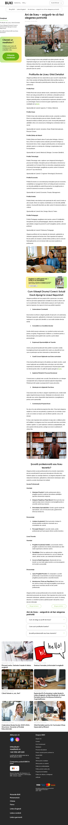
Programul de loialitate (41, 771)
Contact (38, 741)
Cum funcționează (40, 744)
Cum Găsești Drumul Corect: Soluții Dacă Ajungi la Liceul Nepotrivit (9, 27)
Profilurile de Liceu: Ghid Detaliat (10, 22)
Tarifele (37, 758)
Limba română (15, 813)
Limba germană (16, 817)
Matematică (14, 798)
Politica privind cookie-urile (43, 769)
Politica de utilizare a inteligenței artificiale (44, 776)
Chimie (12, 801)
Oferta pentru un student (42, 763)
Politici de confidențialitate (42, 766)
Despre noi (38, 738)
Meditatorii (38, 747)
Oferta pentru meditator (42, 760)
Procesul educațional (41, 749)
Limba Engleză (15, 809)
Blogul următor (58, 606)
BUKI (37, 104)
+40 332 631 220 (17, 752)
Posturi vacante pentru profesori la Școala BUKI (45, 754)
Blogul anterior (34, 606)
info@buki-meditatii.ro (15, 748)
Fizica (12, 804)
